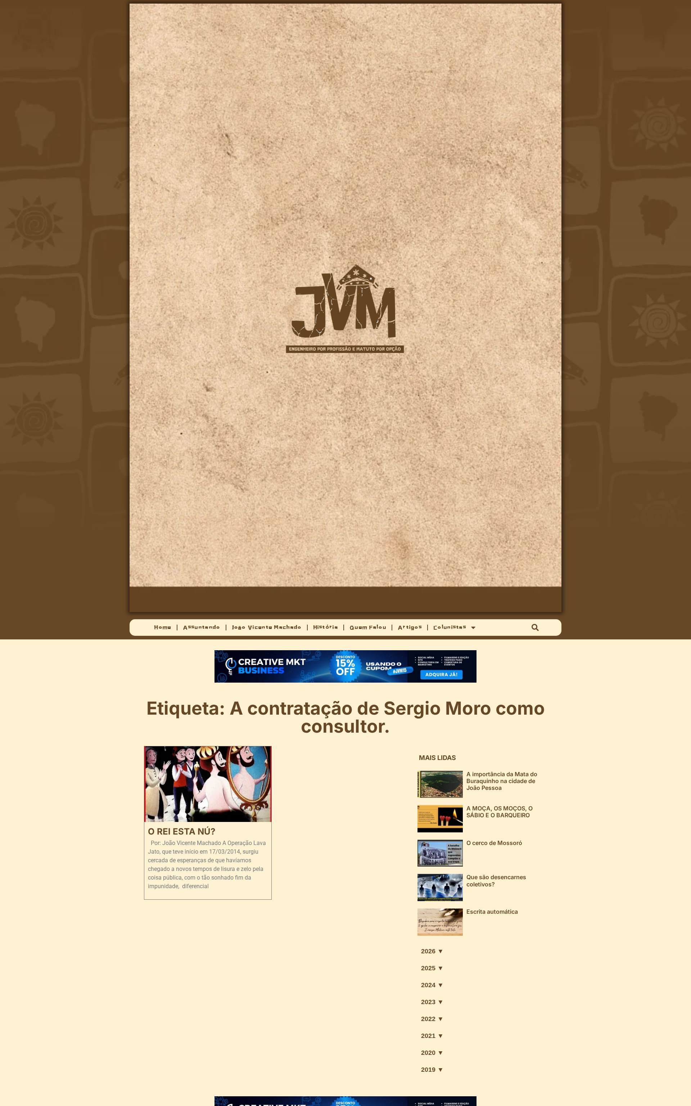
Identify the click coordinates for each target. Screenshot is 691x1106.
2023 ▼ (432, 1002)
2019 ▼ (432, 1069)
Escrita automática (492, 911)
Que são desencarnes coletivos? (496, 880)
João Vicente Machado (267, 627)
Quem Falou (367, 627)
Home (162, 627)
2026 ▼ (432, 951)
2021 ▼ (432, 1035)
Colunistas (449, 627)
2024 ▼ (432, 985)
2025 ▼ (432, 968)
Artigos (410, 627)
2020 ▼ (432, 1052)
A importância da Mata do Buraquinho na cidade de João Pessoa (501, 780)
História (325, 627)
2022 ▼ (432, 1018)
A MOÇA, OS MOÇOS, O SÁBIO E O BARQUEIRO (499, 812)
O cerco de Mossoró (494, 842)
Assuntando (201, 627)
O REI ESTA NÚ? (181, 831)
